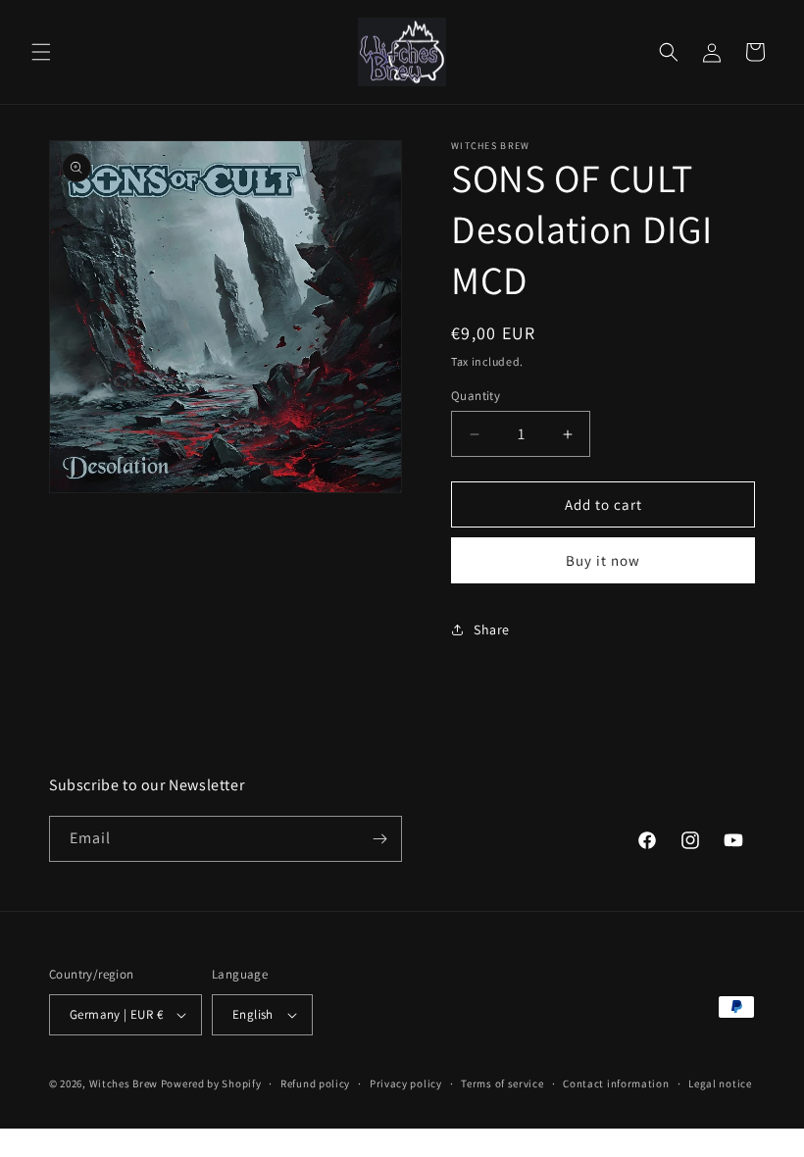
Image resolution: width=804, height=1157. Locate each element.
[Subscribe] (379, 839)
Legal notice (719, 1083)
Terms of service (502, 1083)
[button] (41, 52)
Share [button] (492, 629)
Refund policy (315, 1083)
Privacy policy (406, 1083)
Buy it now (603, 560)
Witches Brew (123, 1083)
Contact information (616, 1083)
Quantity (475, 395)
